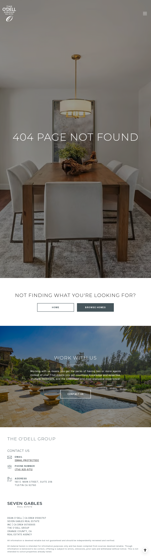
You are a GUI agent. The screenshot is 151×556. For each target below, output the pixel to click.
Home (55, 307)
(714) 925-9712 (24, 469)
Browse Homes (95, 307)
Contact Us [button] (75, 394)
